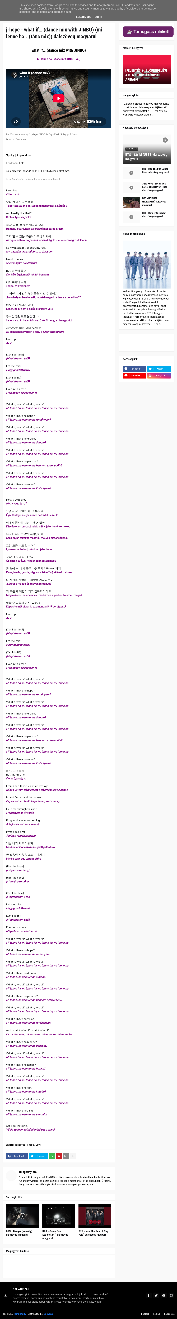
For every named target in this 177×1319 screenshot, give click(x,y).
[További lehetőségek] (73, 1156)
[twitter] (156, 1295)
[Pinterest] (59, 1156)
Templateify (20, 1314)
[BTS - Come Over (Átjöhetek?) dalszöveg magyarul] (58, 1216)
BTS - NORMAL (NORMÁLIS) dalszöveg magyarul (154, 202)
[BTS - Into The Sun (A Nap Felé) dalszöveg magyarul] (94, 1216)
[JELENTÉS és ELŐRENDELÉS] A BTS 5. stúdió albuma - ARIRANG (146, 74)
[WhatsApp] (52, 1156)
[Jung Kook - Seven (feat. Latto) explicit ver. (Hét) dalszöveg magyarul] (131, 187)
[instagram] (171, 1295)
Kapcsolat (169, 1314)
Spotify (10, 155)
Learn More (83, 17)
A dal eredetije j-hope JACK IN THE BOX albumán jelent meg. (38, 171)
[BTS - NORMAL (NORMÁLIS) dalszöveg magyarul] (131, 202)
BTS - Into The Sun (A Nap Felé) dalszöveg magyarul (93, 1233)
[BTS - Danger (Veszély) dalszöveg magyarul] (22, 1216)
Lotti (21, 163)
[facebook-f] (149, 1295)
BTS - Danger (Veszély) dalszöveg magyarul (19, 1233)
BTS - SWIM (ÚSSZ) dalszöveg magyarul (146, 157)
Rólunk (156, 1314)
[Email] (66, 1156)
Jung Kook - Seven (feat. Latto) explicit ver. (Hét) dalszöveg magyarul (154, 187)
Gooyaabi (48, 1314)
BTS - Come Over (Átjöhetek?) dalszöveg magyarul (55, 1235)
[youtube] (164, 1295)
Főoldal (145, 1314)
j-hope (30, 1145)
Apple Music (24, 155)
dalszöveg (20, 1145)
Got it (98, 17)
